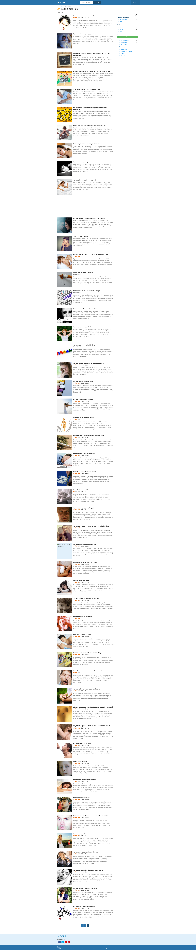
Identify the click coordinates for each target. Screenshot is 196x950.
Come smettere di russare (81, 798)
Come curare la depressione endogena (85, 852)
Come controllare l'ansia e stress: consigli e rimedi (89, 218)
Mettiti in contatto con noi (82, 948)
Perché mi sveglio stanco (81, 580)
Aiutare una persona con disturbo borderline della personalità (93, 707)
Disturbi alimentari (125, 56)
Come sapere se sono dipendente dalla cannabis (88, 435)
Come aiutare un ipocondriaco (83, 381)
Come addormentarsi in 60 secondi (84, 180)
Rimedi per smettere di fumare (83, 273)
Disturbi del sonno (125, 45)
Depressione (124, 49)
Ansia (122, 54)
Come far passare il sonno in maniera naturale (88, 671)
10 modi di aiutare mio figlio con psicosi (86, 598)
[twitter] (62, 942)
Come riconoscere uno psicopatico (84, 508)
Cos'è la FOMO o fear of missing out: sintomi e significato (91, 71)
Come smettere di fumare (81, 834)
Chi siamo (73, 948)
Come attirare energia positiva (83, 399)
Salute (62, 6)
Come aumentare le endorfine (82, 327)
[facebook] (59, 942)
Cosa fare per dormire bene (82, 635)
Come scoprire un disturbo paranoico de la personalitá (90, 816)
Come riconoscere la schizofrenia (83, 16)
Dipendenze (124, 43)
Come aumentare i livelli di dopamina (85, 888)
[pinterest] (69, 942)
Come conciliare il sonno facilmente (84, 780)
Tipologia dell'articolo (123, 17)
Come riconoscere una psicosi (82, 617)
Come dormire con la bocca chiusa (84, 454)
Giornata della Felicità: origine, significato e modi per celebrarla (90, 108)
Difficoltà (119, 25)
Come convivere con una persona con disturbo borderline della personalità (91, 726)
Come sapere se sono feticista (82, 743)
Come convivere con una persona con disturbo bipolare (91, 526)
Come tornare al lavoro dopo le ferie (84, 544)
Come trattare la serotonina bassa (84, 906)
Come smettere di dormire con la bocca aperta (88, 870)
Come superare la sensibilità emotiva (85, 309)
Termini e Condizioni (93, 948)
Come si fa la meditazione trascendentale (86, 689)
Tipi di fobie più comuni (81, 236)
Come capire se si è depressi (82, 162)
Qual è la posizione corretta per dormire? (86, 144)
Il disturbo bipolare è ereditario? (83, 417)
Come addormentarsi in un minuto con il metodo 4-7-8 (90, 254)
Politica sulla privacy (103, 948)
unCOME (58, 6)
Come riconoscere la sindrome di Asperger (86, 291)
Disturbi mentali (125, 40)
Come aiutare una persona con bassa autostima (88, 363)
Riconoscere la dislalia (80, 761)
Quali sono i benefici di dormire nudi (85, 562)
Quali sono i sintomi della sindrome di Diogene (88, 653)
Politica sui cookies (112, 948)
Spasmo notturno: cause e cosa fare (84, 34)
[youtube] (65, 942)
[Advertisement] (86, 207)
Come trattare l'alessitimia (81, 490)
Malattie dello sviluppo (126, 51)
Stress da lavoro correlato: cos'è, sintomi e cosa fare (89, 126)
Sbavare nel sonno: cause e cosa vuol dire (86, 89)
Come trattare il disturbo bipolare (84, 345)
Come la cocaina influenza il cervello (85, 472)
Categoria (120, 35)
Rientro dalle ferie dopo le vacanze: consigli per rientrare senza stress (91, 54)
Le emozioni (124, 47)
